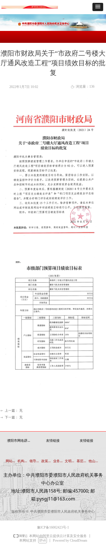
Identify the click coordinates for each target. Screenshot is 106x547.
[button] (97, 7)
